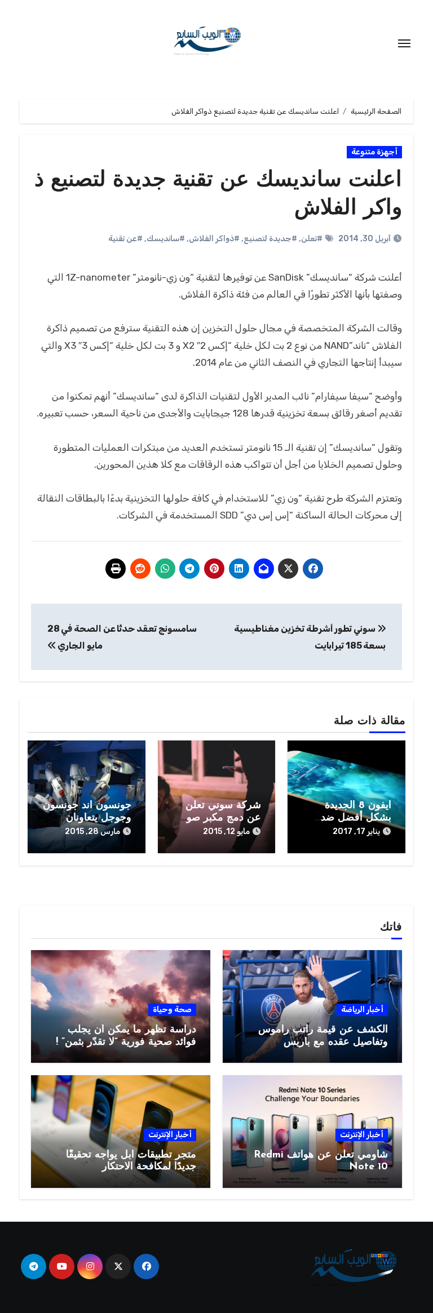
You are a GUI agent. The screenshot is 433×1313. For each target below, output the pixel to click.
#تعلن (311, 238)
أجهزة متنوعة (374, 152)
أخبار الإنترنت (361, 1134)
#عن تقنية (125, 238)
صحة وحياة (172, 1009)
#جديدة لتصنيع (270, 238)
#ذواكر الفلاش (214, 238)
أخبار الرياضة (362, 1009)
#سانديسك (166, 238)
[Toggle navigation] (404, 43)
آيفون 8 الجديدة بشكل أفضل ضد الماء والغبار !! (356, 818)
